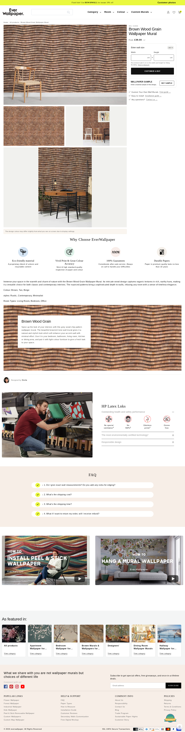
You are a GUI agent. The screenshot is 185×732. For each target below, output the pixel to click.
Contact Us (120, 707)
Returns (167, 703)
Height (156, 52)
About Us (119, 700)
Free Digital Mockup (70, 720)
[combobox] (52, 12)
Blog (117, 710)
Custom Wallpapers (12, 717)
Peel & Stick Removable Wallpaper (19, 713)
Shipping (168, 700)
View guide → (165, 92)
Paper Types (66, 703)
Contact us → (152, 100)
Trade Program (121, 713)
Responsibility (121, 703)
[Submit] (68, 12)
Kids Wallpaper (10, 710)
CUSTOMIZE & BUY (152, 71)
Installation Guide (68, 710)
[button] (46, 561)
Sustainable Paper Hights (126, 717)
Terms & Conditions (172, 707)
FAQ (63, 700)
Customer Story (122, 720)
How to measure (143, 65)
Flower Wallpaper (11, 700)
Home (6, 22)
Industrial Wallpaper (13, 707)
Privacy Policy (170, 710)
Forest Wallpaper (11, 703)
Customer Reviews (69, 713)
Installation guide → (153, 96)
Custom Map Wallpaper (14, 720)
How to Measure (68, 707)
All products (14, 22)
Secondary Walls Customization (75, 717)
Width (133, 52)
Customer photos (167, 3)
